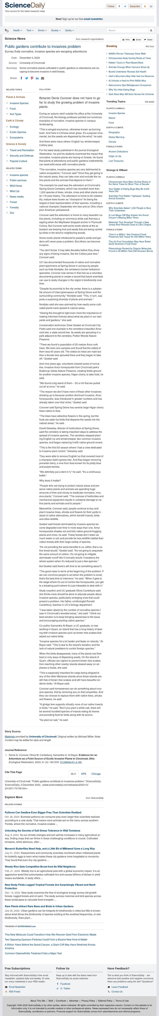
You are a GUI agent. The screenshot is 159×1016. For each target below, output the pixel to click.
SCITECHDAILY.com (27, 926)
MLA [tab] (73, 773)
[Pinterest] (32, 78)
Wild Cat (14, 191)
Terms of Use (122, 1000)
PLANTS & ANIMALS (115, 108)
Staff (50, 1000)
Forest (13, 202)
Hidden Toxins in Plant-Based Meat (126, 62)
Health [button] (16, 30)
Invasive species (19, 175)
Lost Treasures (116, 160)
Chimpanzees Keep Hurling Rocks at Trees (130, 58)
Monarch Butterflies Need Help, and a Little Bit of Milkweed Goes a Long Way (50, 848)
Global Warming (116, 137)
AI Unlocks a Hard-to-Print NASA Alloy (127, 80)
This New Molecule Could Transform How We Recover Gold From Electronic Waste (50, 934)
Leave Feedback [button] (120, 986)
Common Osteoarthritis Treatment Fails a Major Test (33, 953)
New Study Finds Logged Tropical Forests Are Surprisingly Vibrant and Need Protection (50, 886)
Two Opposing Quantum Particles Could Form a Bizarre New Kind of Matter (46, 939)
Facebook (65, 983)
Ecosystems (16, 137)
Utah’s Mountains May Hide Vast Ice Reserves (131, 76)
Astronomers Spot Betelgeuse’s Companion (130, 85)
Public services (18, 180)
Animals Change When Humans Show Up (129, 67)
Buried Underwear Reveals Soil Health (127, 71)
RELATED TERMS (14, 168)
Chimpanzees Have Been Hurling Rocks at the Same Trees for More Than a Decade (129, 183)
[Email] (42, 78)
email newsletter (93, 19)
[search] (151, 30)
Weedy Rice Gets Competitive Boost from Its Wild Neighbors (40, 866)
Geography (114, 132)
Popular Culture (18, 161)
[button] (126, 39)
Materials (10, 736)
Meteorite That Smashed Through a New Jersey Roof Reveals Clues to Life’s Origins (130, 223)
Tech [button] (29, 30)
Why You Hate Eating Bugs (122, 89)
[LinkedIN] (37, 78)
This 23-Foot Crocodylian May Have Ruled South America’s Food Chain (129, 242)
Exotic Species (18, 132)
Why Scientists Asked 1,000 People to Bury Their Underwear (130, 209)
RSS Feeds (14, 991)
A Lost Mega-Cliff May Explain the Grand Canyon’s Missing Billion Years (129, 216)
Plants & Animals (15, 97)
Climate (112, 141)
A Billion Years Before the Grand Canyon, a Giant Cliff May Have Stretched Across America (50, 946)
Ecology (14, 126)
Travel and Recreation (22, 150)
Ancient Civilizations (118, 151)
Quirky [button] (68, 30)
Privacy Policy (88, 1000)
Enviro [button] (41, 30)
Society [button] (55, 30)
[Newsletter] (151, 6)
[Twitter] (27, 78)
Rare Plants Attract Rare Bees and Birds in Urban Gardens (39, 906)
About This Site (37, 1000)
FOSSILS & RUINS (114, 146)
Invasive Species (19, 103)
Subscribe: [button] (135, 6)
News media (17, 196)
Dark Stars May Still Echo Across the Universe (131, 94)
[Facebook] (21, 78)
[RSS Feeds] (145, 6)
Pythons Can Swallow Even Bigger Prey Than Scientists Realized (43, 812)
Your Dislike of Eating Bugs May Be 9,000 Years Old (129, 190)
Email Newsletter (17, 986)
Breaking (111, 46)
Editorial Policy (105, 1000)
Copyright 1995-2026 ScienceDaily (24, 1005)
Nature (112, 117)
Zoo (12, 212)
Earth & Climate (14, 120)
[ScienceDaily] (25, 5)
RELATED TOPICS (14, 89)
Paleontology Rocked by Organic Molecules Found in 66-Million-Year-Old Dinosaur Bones (131, 249)
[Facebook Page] (119, 6)
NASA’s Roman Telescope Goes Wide (127, 53)
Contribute (61, 1000)
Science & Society (16, 144)
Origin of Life (115, 156)
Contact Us (117, 991)
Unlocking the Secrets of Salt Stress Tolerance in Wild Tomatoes (42, 830)
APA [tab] (83, 773)
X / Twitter (65, 988)
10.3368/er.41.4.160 (71, 762)
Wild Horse (16, 185)
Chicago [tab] (96, 773)
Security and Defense (22, 155)
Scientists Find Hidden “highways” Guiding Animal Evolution (129, 197)
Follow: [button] (111, 6)
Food (13, 108)
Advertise (73, 1000)
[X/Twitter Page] (125, 6)
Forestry (14, 207)
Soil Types (15, 114)
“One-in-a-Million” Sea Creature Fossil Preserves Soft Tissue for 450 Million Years (130, 235)
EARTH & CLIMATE (114, 127)
